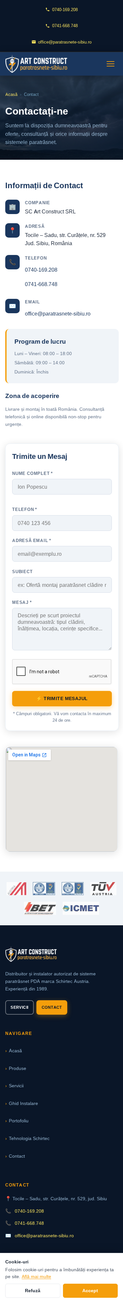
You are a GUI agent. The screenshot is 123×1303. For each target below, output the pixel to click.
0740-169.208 (65, 9)
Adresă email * (31, 540)
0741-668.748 (65, 25)
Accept (90, 1290)
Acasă (11, 94)
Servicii (19, 1007)
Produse (17, 1068)
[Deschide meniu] (110, 64)
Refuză (32, 1290)
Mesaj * (22, 602)
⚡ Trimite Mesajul (62, 698)
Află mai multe (36, 1276)
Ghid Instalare (23, 1103)
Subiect (22, 571)
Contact (52, 1007)
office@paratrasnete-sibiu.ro (65, 42)
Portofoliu (19, 1120)
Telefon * (24, 509)
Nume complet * (32, 473)
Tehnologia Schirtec (29, 1138)
